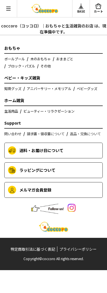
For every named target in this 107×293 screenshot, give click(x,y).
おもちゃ (12, 48)
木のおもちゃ (40, 58)
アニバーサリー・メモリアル (49, 88)
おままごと (64, 58)
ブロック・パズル (21, 66)
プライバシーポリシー (77, 249)
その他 (46, 66)
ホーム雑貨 (14, 100)
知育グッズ (12, 88)
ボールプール (14, 58)
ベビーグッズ (87, 88)
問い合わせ (12, 133)
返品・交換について (85, 133)
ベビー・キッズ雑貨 (22, 78)
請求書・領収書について (45, 133)
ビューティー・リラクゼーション (48, 111)
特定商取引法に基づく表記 (33, 249)
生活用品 (11, 111)
